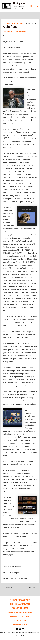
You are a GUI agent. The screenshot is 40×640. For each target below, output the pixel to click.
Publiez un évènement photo (20, 599)
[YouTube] (23, 629)
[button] (37, 6)
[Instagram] (20, 629)
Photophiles (19, 3)
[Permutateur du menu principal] (31, 5)
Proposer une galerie (20, 608)
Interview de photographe (20, 616)
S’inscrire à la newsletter (20, 603)
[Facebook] (17, 629)
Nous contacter (20, 620)
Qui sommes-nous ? (20, 624)
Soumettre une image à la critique (20, 612)
